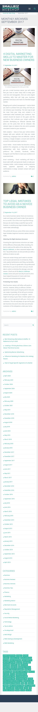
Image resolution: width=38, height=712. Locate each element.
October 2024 (8, 384)
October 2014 (8, 549)
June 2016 (7, 507)
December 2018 (9, 414)
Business (7, 575)
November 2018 (9, 418)
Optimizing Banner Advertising (14, 352)
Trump (17, 690)
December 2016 (9, 486)
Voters (23, 690)
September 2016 (9, 499)
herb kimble (26, 662)
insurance (14, 665)
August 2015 (8, 528)
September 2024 (9, 388)
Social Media (10, 688)
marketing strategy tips (20, 672)
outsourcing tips (21, 678)
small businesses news (17, 685)
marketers (6, 667)
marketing (14, 667)
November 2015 (9, 520)
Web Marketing (9, 643)
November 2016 (9, 490)
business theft (14, 658)
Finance (6, 592)
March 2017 (8, 477)
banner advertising (9, 655)
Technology (7, 622)
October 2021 (8, 405)
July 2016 (7, 503)
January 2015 (8, 541)
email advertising (15, 660)
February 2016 (8, 515)
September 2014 (9, 554)
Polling (30, 678)
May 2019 (7, 410)
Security (6, 613)
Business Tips (8, 588)
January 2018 (8, 448)
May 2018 (7, 435)
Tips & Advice (8, 626)
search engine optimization (11, 683)
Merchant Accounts (10, 605)
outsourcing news (21, 676)
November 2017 (9, 456)
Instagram (6, 665)
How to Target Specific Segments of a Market (18, 363)
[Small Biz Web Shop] (10, 8)
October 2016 (8, 494)
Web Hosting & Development (13, 639)
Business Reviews (9, 579)
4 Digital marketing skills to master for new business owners (18, 56)
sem (22, 683)
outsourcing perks (9, 678)
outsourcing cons (9, 676)
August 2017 (8, 465)
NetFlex (12, 674)
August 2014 (8, 558)
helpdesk (19, 662)
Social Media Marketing (11, 617)
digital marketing (26, 658)
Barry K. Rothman (8, 249)
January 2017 (8, 482)
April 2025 (7, 376)
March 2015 (8, 537)
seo (26, 683)
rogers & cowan (28, 681)
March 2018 (8, 439)
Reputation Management (12, 609)
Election (5, 660)
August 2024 (8, 393)
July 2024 (7, 397)
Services (30, 683)
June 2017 (7, 469)
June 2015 (7, 532)
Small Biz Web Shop (9, 13)
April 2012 (7, 562)
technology (19, 688)
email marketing (27, 660)
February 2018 (8, 443)
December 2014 (9, 545)
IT (18, 665)
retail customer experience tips (12, 681)
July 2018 (7, 426)
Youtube (28, 690)
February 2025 (8, 380)
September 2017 (9, 460)
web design (8, 634)
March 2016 (8, 511)
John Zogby (24, 665)
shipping (5, 685)
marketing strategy (24, 667)
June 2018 (7, 431)
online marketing (21, 674)
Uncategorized (8, 630)
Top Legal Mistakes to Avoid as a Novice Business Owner (17, 204)
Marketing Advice (9, 600)
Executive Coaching (9, 662)
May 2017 (7, 473)
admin (14, 176)
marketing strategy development (13, 669)
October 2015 (8, 524)
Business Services (9, 584)
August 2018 (8, 422)
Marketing (7, 596)
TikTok (26, 688)
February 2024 (8, 401)
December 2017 (9, 452)
